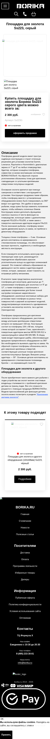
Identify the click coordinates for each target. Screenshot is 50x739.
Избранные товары (25, 573)
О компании (25, 521)
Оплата (25, 559)
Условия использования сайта (25, 611)
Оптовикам (25, 618)
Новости (25, 527)
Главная (25, 514)
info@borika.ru (25, 663)
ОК (2, 719)
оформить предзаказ (25, 133)
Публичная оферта (25, 598)
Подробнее (24, 479)
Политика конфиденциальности (25, 604)
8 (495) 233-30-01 (25, 653)
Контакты (25, 629)
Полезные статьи (25, 534)
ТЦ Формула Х (25, 635)
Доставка (25, 552)
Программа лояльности (25, 566)
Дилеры (25, 579)
